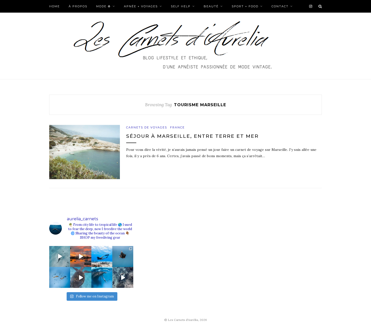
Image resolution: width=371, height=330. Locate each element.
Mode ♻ (103, 6)
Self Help (181, 6)
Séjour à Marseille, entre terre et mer (192, 136)
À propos (78, 6)
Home (54, 6)
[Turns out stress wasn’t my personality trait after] (80, 256)
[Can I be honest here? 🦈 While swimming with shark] (59, 277)
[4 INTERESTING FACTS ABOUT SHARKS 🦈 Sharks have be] (59, 256)
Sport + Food (245, 6)
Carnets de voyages (146, 127)
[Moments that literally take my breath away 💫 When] (80, 277)
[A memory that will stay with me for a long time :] (122, 256)
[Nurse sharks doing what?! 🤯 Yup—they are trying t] (122, 277)
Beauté (211, 6)
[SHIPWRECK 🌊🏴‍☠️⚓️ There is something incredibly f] (101, 277)
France (177, 127)
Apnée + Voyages (141, 6)
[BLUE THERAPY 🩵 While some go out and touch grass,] (101, 256)
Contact (280, 6)
